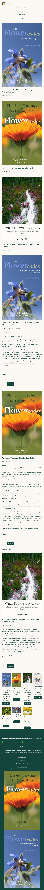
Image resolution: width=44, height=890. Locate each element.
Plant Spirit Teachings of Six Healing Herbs (18, 168)
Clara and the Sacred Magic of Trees (6, 718)
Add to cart (10, 383)
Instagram (22, 735)
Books (9, 549)
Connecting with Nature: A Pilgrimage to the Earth (27, 719)
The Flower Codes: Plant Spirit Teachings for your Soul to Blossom (20, 91)
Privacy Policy (22, 760)
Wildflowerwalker (11, 2)
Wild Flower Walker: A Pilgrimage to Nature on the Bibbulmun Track (21, 245)
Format (4, 374)
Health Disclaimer (22, 757)
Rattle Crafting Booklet (17, 715)
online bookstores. (34, 484)
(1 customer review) (15, 328)
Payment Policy (22, 758)
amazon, (32, 472)
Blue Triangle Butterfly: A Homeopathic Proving (38, 689)
